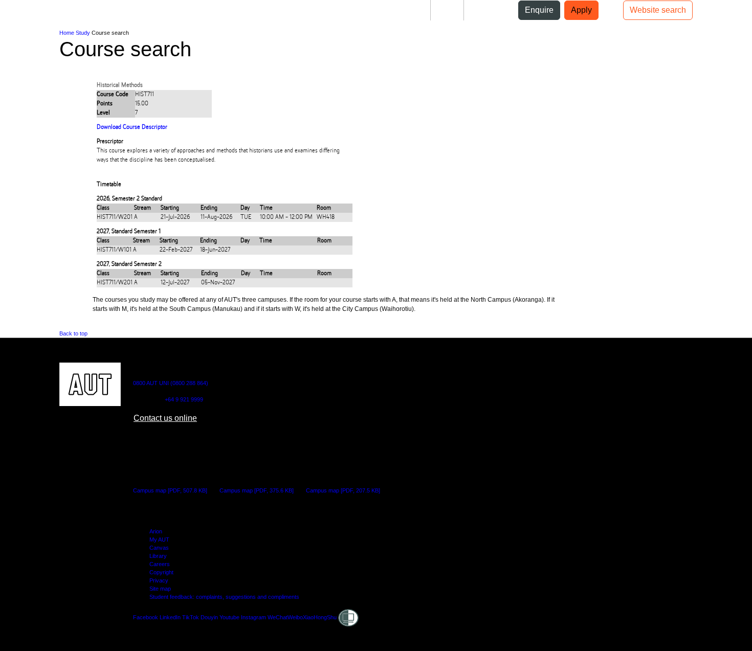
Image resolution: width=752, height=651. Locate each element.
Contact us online (165, 418)
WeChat (277, 617)
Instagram (253, 617)
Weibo (295, 617)
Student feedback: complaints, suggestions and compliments (224, 597)
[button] (42, 14)
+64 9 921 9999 (184, 399)
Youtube (229, 617)
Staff (447, 10)
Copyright (161, 572)
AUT (16, 14)
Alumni (485, 10)
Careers (159, 564)
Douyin (209, 617)
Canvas (159, 548)
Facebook (145, 617)
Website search (658, 10)
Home (66, 33)
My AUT (159, 539)
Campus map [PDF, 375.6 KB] (256, 490)
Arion (155, 531)
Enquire (539, 10)
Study (83, 33)
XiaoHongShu (320, 617)
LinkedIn (170, 617)
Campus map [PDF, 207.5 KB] (343, 490)
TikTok (190, 617)
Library (158, 556)
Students (406, 10)
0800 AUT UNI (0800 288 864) (170, 383)
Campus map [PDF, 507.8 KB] (170, 490)
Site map (160, 589)
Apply (581, 10)
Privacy (158, 580)
